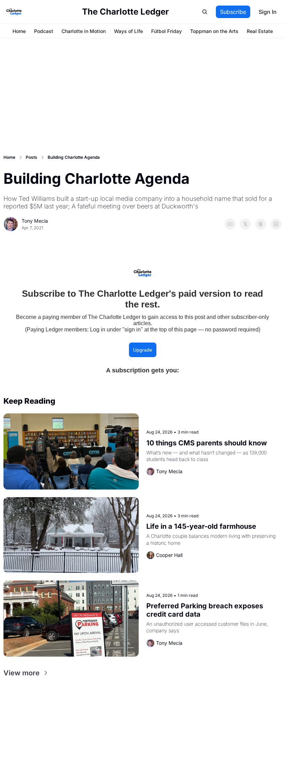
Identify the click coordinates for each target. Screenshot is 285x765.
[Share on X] (245, 224)
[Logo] (14, 11)
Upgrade (142, 350)
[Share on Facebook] (230, 224)
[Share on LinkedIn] (276, 224)
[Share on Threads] (260, 224)
